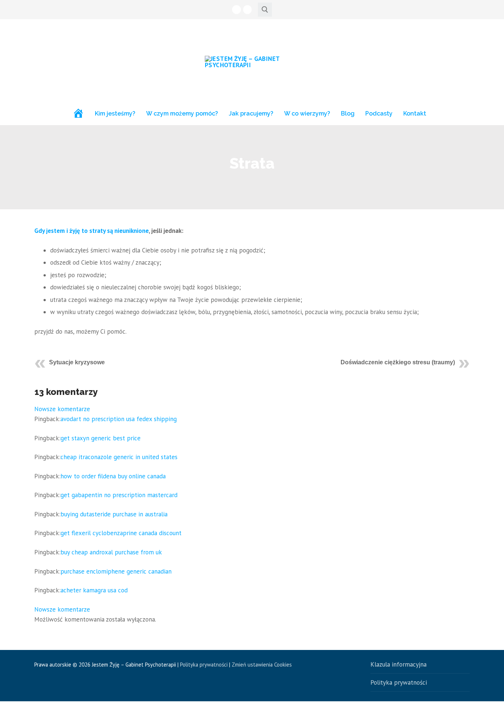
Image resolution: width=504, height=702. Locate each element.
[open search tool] (265, 10)
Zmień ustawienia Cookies (262, 664)
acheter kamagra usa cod (94, 590)
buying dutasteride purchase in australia (114, 514)
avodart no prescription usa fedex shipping (119, 419)
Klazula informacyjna (398, 664)
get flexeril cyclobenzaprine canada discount (121, 533)
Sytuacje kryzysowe (77, 362)
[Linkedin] (247, 9)
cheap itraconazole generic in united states (119, 457)
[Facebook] (236, 9)
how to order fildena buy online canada (113, 476)
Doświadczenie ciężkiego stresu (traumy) (398, 362)
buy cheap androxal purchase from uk (111, 552)
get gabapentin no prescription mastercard (119, 495)
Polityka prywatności (204, 664)
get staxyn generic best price (101, 438)
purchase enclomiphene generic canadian (116, 571)
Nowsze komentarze (62, 409)
